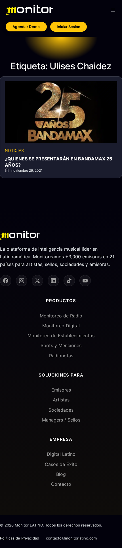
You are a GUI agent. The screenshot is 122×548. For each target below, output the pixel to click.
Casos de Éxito (61, 464)
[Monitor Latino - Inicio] (29, 10)
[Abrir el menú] (113, 10)
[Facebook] (5, 280)
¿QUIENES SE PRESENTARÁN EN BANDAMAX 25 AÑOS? (58, 162)
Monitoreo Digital (61, 325)
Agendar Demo (26, 26)
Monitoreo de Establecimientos (61, 335)
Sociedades (61, 410)
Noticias (14, 150)
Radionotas (61, 355)
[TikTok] (69, 280)
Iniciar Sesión (68, 26)
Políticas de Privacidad (19, 538)
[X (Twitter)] (37, 280)
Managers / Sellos (61, 420)
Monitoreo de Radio (61, 316)
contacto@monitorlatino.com (71, 538)
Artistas (61, 400)
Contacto (61, 484)
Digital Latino (61, 454)
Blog (61, 474)
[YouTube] (85, 280)
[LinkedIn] (53, 280)
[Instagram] (21, 280)
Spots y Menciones (61, 345)
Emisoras (61, 390)
